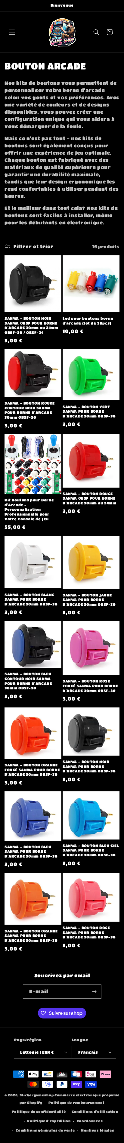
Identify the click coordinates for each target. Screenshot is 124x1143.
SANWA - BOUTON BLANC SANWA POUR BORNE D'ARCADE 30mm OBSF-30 (31, 599)
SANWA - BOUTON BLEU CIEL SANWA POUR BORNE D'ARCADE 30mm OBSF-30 (91, 850)
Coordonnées (90, 1121)
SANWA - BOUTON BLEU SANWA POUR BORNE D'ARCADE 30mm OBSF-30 (31, 851)
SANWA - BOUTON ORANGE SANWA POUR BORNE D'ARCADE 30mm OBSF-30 (31, 935)
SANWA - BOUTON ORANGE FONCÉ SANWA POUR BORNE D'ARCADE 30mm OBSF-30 (32, 769)
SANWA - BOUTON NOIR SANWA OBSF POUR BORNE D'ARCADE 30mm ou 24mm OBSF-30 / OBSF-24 (31, 325)
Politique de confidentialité (39, 1112)
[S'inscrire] (94, 991)
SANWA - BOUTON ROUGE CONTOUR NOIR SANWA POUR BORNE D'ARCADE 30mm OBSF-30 (30, 410)
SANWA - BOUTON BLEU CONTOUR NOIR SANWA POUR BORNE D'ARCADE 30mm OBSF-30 (28, 681)
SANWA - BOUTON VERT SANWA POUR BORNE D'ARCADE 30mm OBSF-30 (89, 411)
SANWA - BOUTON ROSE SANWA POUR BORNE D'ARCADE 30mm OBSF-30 (89, 932)
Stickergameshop (37, 1095)
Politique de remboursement (76, 1102)
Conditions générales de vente (45, 1130)
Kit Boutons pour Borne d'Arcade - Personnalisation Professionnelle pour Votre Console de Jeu (29, 509)
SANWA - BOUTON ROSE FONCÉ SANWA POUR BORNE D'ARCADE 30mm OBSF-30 (90, 685)
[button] (12, 32)
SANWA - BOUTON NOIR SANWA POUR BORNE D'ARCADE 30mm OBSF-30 (89, 766)
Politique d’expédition (48, 1121)
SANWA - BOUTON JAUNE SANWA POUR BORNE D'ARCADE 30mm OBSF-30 (89, 599)
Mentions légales (97, 1130)
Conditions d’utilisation (95, 1112)
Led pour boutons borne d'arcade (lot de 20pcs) (88, 320)
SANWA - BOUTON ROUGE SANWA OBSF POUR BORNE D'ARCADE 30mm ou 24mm (89, 498)
